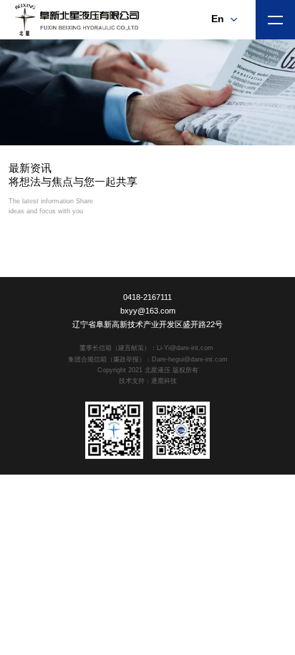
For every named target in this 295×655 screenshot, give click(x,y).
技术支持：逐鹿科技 (148, 380)
